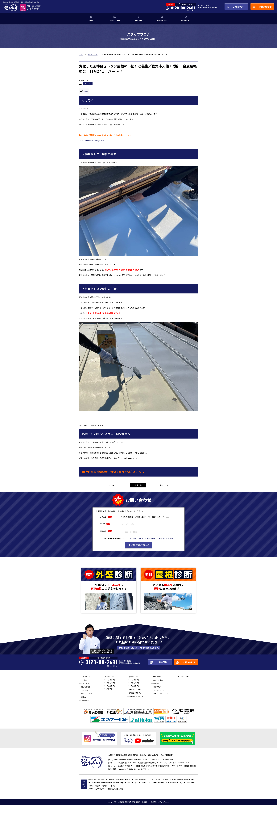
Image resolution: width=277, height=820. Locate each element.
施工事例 (138, 20)
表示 (85, 91)
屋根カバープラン (135, 689)
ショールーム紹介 (87, 693)
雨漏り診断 (157, 677)
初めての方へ (162, 20)
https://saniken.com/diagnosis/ (91, 140)
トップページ (85, 677)
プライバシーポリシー (184, 677)
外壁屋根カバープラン (136, 696)
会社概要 (84, 680)
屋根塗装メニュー (135, 677)
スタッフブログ (158, 690)
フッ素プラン (110, 686)
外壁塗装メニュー (111, 677)
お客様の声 (157, 687)
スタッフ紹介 (85, 690)
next (114, 485)
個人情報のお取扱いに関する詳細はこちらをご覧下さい (151, 538)
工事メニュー (115, 20)
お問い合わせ (85, 700)
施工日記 (88, 84)
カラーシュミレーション (161, 693)
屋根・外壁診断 (158, 680)
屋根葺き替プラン (135, 693)
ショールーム (186, 20)
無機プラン (110, 689)
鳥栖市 (83, 697)
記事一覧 (138, 485)
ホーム (90, 20)
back (162, 485)
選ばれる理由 (85, 687)
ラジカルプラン (111, 683)
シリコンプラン (111, 680)
